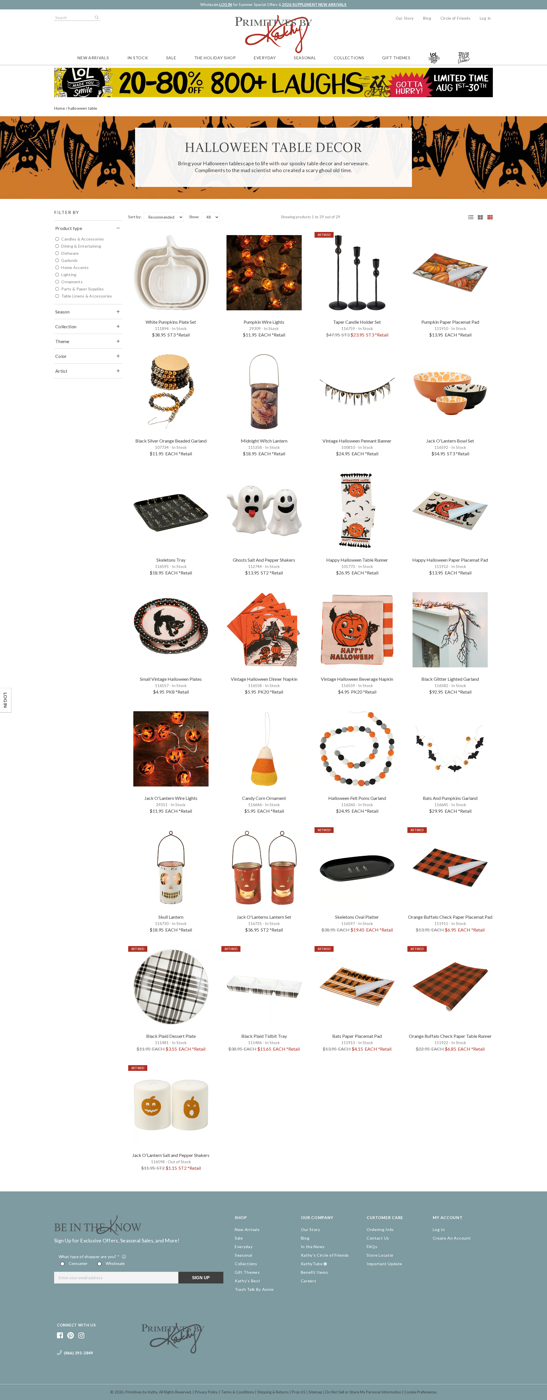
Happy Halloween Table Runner (357, 560)
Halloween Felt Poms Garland (357, 798)
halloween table (82, 108)
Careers (309, 1280)
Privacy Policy (206, 1392)
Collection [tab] (65, 326)
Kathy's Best (247, 1280)
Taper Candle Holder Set (357, 322)
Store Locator (380, 1255)
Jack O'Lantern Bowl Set (450, 440)
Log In (485, 18)
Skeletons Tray (170, 560)
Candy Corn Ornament (264, 798)
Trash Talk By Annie (254, 1289)
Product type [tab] (68, 228)
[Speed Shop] (469, 217)
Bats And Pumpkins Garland (450, 798)
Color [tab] (61, 356)
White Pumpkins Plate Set (171, 322)
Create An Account (452, 1238)
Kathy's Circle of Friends (325, 1255)
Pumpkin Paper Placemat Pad (450, 322)
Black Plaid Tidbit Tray (264, 1036)
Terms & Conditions (237, 1392)
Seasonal (305, 57)
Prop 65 (298, 1392)
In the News (313, 1246)
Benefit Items (314, 1272)
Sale (171, 57)
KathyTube (312, 1263)
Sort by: (134, 217)
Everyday (265, 57)
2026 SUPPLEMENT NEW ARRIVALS (314, 4)
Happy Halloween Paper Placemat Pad (450, 560)
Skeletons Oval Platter (357, 917)
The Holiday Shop (215, 57)
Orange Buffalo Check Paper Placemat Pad (450, 917)
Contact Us (378, 1238)
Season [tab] (62, 311)
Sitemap (315, 1392)
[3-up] (478, 217)
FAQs (372, 1246)
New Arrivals (93, 57)
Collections (349, 57)
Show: (194, 217)
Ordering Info (380, 1229)
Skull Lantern (170, 917)
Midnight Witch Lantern (264, 440)
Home (59, 108)
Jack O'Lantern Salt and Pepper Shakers (170, 1155)
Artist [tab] (61, 371)
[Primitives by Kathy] (173, 1351)
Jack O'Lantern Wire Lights (170, 798)
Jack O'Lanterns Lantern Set (264, 917)
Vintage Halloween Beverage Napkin (357, 679)
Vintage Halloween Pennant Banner (357, 440)
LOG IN (225, 4)
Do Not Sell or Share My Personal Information (363, 1392)
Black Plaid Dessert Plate (171, 1036)
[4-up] (488, 217)
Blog (427, 18)
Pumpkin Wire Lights (264, 322)
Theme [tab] (62, 341)
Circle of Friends (455, 18)
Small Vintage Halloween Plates (171, 679)
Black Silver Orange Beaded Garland (171, 440)
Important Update (384, 1263)
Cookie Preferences (420, 1392)
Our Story (405, 18)
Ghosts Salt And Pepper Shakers (264, 560)
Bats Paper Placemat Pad (357, 1036)
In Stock (137, 57)
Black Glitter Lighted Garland (450, 679)
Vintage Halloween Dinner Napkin (264, 679)
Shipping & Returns (273, 1392)
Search (96, 18)
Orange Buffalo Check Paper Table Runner (450, 1036)
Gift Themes (396, 57)
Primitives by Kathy (141, 1392)
